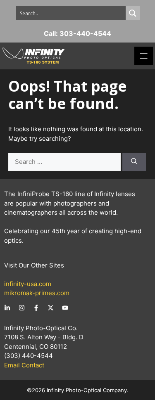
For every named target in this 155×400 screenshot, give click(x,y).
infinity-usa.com (27, 284)
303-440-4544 (85, 33)
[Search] (134, 162)
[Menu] (143, 56)
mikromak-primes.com (36, 293)
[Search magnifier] (133, 13)
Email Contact (24, 365)
